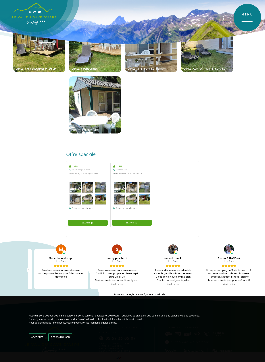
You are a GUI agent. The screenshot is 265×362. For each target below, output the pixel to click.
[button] (250, 270)
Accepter (37, 337)
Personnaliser (60, 337)
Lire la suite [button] (111, 284)
